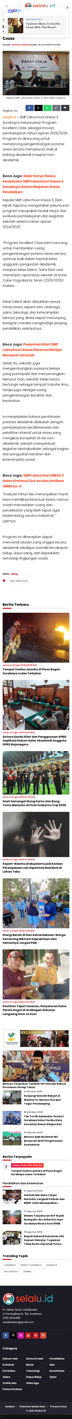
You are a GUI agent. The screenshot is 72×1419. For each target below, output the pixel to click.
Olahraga (32, 1383)
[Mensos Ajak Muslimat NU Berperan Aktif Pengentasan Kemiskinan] (12, 1138)
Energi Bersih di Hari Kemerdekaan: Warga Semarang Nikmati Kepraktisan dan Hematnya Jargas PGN (34, 939)
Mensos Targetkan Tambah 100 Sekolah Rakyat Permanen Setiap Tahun (34, 1085)
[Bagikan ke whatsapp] (47, 108)
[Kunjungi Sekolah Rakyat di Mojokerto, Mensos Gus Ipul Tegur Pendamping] (12, 1097)
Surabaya (10, 1265)
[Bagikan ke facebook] (30, 108)
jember (27, 1271)
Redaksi (10, 1406)
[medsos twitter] (13, 1335)
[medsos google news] (36, 1335)
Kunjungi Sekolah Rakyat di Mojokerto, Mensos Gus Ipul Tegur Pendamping (42, 1099)
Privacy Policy (58, 1406)
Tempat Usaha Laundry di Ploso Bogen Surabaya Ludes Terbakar (31, 671)
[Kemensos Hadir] (36, 1038)
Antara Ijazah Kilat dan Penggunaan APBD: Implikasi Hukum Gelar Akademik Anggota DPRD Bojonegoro (35, 741)
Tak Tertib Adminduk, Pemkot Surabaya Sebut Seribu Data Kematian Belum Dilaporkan (44, 1120)
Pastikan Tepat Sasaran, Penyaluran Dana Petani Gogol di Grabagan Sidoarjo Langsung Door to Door (34, 1010)
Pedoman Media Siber (32, 1406)
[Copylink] (56, 108)
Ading (14, 573)
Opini (52, 1377)
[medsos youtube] (28, 1335)
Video (6, 1377)
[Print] (65, 108)
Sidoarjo (51, 1265)
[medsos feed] (43, 1335)
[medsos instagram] (21, 1335)
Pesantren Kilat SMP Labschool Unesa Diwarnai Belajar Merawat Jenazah (32, 349)
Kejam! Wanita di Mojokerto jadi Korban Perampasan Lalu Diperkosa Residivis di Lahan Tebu (33, 868)
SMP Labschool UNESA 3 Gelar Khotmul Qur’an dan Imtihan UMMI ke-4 (33, 480)
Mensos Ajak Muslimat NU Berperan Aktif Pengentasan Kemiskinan (43, 1140)
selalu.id (40, 1410)
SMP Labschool (19, 581)
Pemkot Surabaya (31, 1265)
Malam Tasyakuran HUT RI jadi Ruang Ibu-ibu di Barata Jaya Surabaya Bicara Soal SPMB (44, 1219)
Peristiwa (9, 1371)
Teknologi (32, 1371)
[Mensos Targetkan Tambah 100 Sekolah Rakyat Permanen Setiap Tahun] (36, 1066)
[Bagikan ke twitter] (38, 108)
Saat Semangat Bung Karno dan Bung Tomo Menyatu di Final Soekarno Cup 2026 (34, 803)
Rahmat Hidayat (21, 44)
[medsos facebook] (6, 1335)
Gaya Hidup (33, 1377)
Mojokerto (11, 1271)
